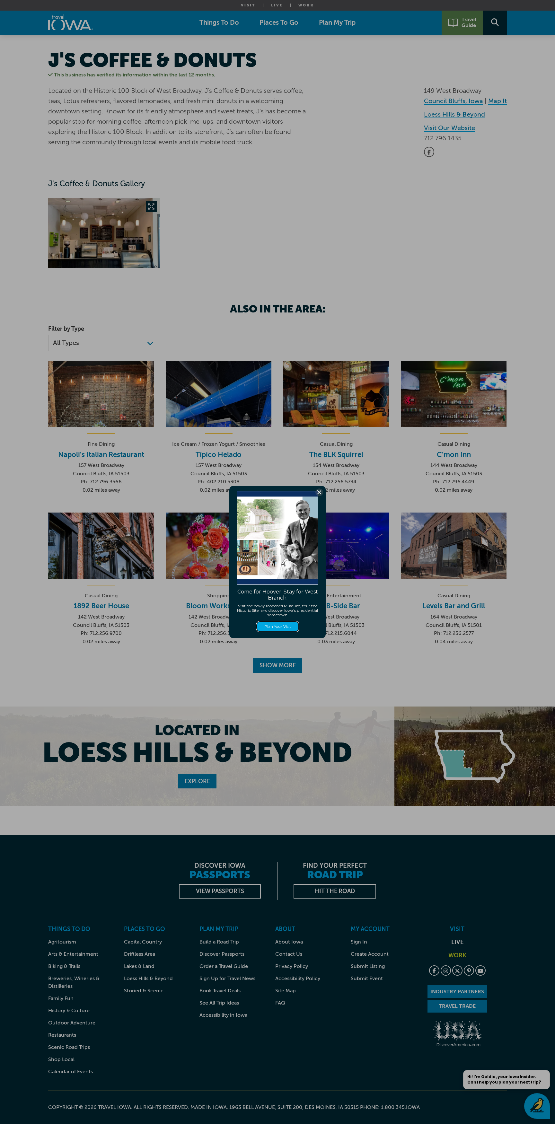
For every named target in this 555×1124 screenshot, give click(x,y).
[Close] (319, 492)
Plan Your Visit (277, 626)
